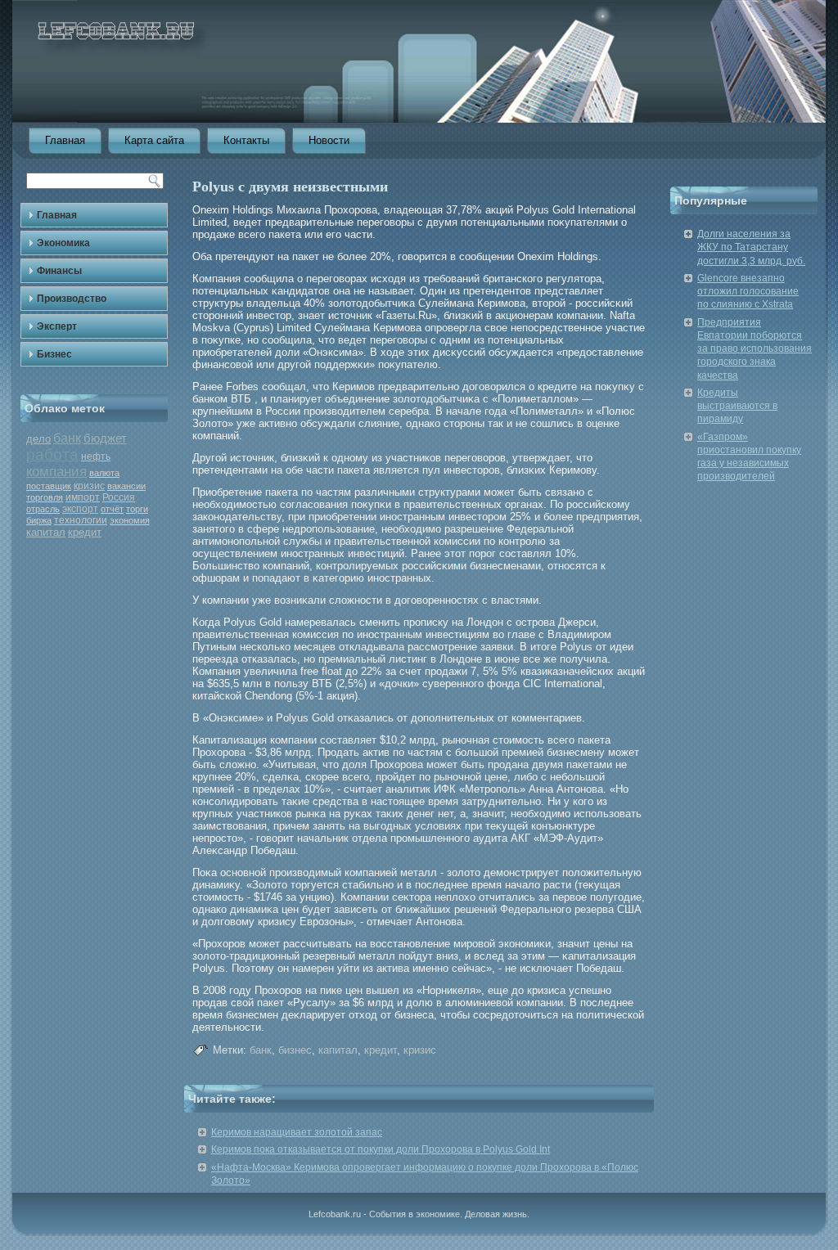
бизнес (295, 1050)
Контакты (246, 140)
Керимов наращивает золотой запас (296, 1132)
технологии (80, 520)
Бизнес (54, 354)
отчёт (112, 509)
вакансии (126, 486)
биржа (39, 520)
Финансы (59, 271)
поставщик (48, 486)
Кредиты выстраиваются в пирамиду (737, 406)
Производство (71, 298)
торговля (44, 497)
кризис (89, 486)
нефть (95, 456)
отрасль (43, 509)
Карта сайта (154, 140)
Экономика (63, 243)
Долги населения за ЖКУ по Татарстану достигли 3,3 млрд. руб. (751, 247)
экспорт (80, 509)
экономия (130, 520)
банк (67, 438)
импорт (82, 497)
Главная (65, 140)
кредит (84, 532)
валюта (104, 473)
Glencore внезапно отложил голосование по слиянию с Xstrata (748, 291)
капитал (45, 532)
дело (38, 439)
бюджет (105, 438)
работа (52, 454)
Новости (329, 140)
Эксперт (57, 326)
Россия (118, 497)
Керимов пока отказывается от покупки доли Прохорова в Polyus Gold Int (380, 1149)
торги (137, 509)
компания (56, 471)
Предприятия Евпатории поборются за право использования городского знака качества (754, 349)
